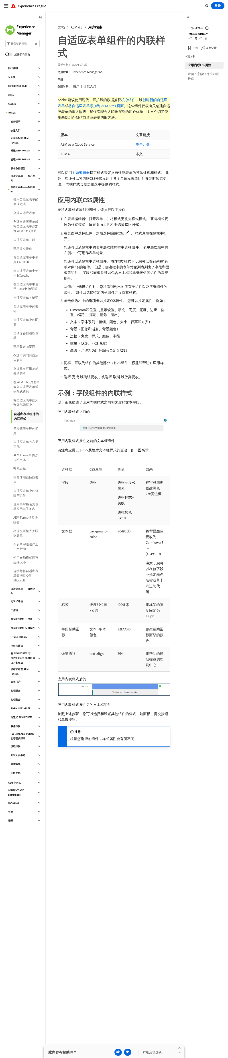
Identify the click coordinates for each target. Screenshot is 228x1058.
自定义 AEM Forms (21, 717)
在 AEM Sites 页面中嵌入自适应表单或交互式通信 (26, 386)
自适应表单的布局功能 (25, 444)
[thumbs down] (127, 1052)
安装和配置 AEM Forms (19, 140)
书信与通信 (17, 645)
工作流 (14, 610)
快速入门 (15, 130)
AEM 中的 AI (14, 782)
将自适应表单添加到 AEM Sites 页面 (96, 106)
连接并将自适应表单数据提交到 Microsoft (25, 575)
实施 (10, 811)
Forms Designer (21, 708)
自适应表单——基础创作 (22, 189)
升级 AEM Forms (20, 150)
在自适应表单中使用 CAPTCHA (25, 259)
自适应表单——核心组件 (23, 178)
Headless (13, 802)
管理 (10, 820)
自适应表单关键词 (25, 298)
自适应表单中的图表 (25, 322)
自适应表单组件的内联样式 (26, 416)
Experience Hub (17, 86)
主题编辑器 (81, 172)
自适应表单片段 (24, 240)
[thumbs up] (118, 1052)
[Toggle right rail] (187, 17)
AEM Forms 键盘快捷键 (25, 520)
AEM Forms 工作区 (21, 619)
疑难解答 (15, 764)
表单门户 (15, 681)
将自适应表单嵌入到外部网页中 (25, 402)
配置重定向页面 (24, 347)
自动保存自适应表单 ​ (25, 335)
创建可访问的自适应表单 (25, 357)
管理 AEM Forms (20, 159)
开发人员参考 (18, 755)
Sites (11, 94)
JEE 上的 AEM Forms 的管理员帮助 (22, 736)
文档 (61, 27)
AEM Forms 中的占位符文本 (25, 457)
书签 (195, 47)
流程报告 (15, 746)
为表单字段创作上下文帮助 (25, 546)
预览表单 (19, 469)
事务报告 (15, 726)
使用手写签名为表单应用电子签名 (25, 506)
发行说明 (13, 68)
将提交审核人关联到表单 (25, 533)
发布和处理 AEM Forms (19, 671)
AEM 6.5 (76, 27)
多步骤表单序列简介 (25, 430)
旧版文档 (15, 773)
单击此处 (143, 144)
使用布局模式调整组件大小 (25, 560)
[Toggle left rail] (40, 17)
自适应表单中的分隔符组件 (25, 493)
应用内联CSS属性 (199, 65)
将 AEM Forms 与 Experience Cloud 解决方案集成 (23, 658)
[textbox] (22, 43)
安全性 (11, 77)
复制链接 (211, 47)
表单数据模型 (18, 168)
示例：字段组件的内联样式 (203, 76)
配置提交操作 (22, 249)
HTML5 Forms (19, 636)
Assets (12, 103)
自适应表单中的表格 (25, 308)
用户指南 (95, 27)
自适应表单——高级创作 (23, 591)
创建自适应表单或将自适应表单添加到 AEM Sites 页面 (25, 226)
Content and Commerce (16, 793)
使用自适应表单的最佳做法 (25, 201)
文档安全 (15, 699)
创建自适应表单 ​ (24, 213)
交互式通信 (17, 601)
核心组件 (128, 100)
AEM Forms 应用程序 (23, 628)
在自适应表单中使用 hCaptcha (25, 273)
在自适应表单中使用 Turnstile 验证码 (25, 286)
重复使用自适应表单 (25, 479)
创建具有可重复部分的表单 (25, 371)
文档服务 (15, 690)
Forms (12, 112)
